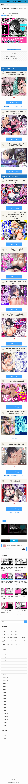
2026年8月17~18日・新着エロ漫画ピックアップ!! (13, 644)
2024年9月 (5, 722)
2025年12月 (5, 677)
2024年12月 (5, 713)
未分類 (4, 738)
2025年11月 (5, 680)
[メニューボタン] (1, 1)
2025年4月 (5, 701)
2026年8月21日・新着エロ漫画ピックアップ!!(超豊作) (14, 637)
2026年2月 (5, 672)
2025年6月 (5, 695)
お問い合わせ (14, 779)
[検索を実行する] (25, 621)
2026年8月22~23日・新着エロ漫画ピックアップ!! (13, 634)
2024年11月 (5, 716)
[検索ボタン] (26, 1)
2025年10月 (5, 683)
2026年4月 (5, 666)
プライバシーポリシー (10, 777)
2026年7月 (5, 657)
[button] (5, 540)
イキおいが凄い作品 (9, 56)
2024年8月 (5, 725)
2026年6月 (5, 660)
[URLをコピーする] (22, 540)
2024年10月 (5, 719)
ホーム (3, 777)
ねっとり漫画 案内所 (14, 1)
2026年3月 (5, 669)
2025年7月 (5, 692)
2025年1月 (5, 710)
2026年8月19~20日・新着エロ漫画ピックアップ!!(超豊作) (13, 640)
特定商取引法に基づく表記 (20, 777)
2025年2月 (5, 707)
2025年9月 (5, 686)
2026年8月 (5, 654)
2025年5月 (5, 698)
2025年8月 (5, 689)
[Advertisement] (14, 756)
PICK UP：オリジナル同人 (11, 58)
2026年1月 (5, 674)
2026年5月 (5, 663)
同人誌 (4, 15)
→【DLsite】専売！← (14, 438)
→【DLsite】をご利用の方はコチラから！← (14, 106)
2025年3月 (5, 704)
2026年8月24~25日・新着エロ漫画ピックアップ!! (13, 631)
